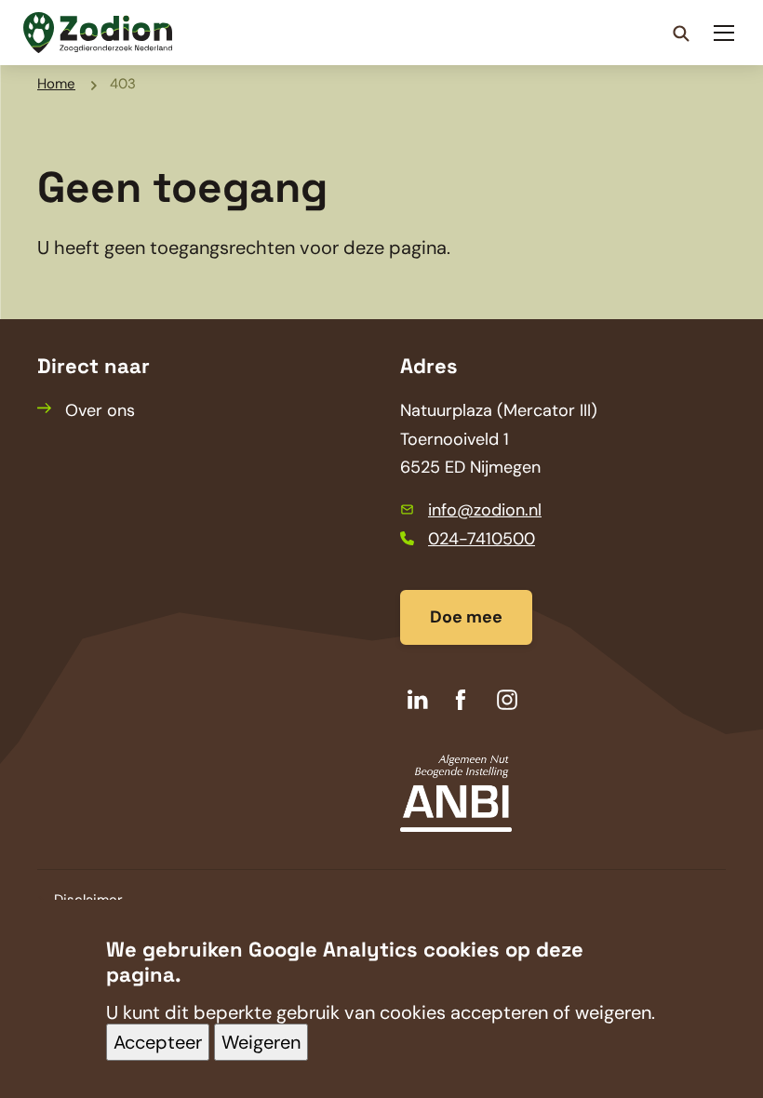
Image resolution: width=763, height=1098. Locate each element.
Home (56, 83)
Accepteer (158, 1042)
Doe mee (466, 617)
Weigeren (261, 1042)
